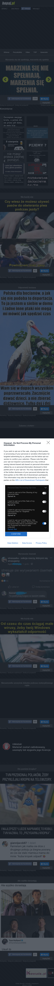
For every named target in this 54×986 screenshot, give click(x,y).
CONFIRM (16, 534)
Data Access (27, 543)
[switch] (44, 493)
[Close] (49, 443)
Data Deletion (12, 543)
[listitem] (27, 487)
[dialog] (27, 493)
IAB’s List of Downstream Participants (30, 480)
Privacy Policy (41, 543)
